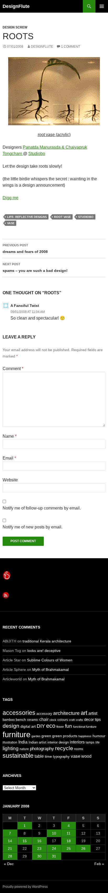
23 (39, 848)
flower (60, 726)
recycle (64, 748)
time (48, 756)
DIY (41, 726)
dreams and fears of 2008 (25, 248)
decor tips (92, 719)
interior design (58, 742)
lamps (90, 742)
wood (86, 756)
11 (69, 833)
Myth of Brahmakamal (50, 669)
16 (39, 841)
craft (72, 719)
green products (64, 736)
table (39, 756)
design (11, 726)
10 (54, 833)
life (97, 742)
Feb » (99, 864)
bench (21, 719)
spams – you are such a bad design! (35, 267)
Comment (13, 368)
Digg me (10, 198)
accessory (44, 714)
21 (10, 848)
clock (53, 719)
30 (39, 856)
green (46, 736)
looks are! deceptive (44, 650)
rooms (78, 749)
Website (10, 480)
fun (68, 726)
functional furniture (84, 726)
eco (50, 725)
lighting (11, 748)
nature (24, 749)
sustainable (18, 755)
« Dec (9, 864)
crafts (79, 719)
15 (25, 841)
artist (92, 713)
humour (99, 736)
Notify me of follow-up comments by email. (42, 508)
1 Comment (70, 46)
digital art (28, 726)
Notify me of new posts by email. (32, 527)
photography (42, 748)
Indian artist (37, 742)
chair (43, 719)
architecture (66, 713)
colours (62, 720)
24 (54, 848)
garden (35, 736)
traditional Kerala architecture (47, 641)
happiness (84, 736)
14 (10, 841)
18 (69, 841)
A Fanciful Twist (24, 305)
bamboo (9, 720)
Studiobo (36, 153)
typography (61, 757)
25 (69, 848)
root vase (62, 216)
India (23, 742)
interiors (77, 742)
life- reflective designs (27, 216)
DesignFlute (16, 6)
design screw (15, 27)
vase (10, 223)
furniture (16, 734)
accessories (19, 712)
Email (9, 458)
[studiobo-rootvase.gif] (54, 91)
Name (10, 436)
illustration (10, 742)
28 (10, 856)
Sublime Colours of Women (49, 660)
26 (83, 848)
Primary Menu (101, 6)
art (84, 713)
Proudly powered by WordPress (25, 887)
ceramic (32, 720)
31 (54, 856)
